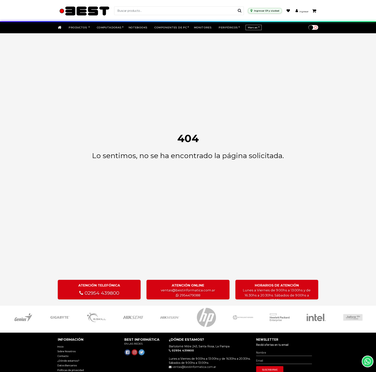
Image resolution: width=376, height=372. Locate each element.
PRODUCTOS (78, 27)
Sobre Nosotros (66, 351)
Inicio (60, 346)
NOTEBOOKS (137, 27)
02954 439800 (101, 293)
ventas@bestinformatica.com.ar (188, 290)
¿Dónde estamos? (68, 360)
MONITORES (203, 27)
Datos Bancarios (67, 365)
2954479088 (189, 295)
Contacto (63, 356)
